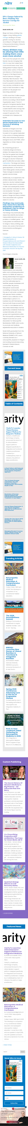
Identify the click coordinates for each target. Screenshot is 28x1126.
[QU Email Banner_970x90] (14, 9)
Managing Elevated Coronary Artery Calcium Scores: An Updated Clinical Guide (14, 532)
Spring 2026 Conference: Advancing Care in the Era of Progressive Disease (13, 693)
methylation (6, 163)
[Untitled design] (14, 363)
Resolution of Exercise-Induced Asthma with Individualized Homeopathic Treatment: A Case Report (13, 496)
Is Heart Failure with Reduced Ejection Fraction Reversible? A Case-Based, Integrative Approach (14, 470)
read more (11, 474)
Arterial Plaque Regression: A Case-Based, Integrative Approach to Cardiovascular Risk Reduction (14, 508)
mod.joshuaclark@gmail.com (15, 1012)
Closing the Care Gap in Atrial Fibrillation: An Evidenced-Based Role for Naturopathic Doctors (14, 520)
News (9, 1016)
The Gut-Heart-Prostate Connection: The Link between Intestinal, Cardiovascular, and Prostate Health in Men (13, 483)
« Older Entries (8, 913)
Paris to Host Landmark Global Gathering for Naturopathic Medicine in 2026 (13, 732)
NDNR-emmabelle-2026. (13, 955)
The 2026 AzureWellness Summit (12, 617)
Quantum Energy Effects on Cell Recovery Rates (11, 884)
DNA (4, 63)
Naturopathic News (9, 25)
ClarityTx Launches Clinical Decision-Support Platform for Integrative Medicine (13, 431)
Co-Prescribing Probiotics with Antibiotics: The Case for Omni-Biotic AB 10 (13, 837)
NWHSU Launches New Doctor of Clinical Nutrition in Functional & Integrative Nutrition (13, 653)
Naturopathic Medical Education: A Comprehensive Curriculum (13, 581)
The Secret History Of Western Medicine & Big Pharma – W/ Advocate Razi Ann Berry (13, 786)
